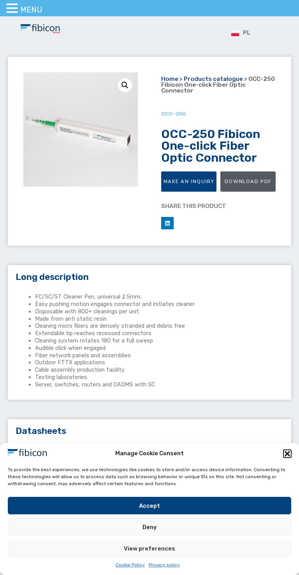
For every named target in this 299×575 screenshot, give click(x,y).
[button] (287, 454)
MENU (31, 9)
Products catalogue (213, 78)
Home (169, 78)
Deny (149, 527)
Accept (149, 505)
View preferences (149, 548)
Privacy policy (164, 565)
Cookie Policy (130, 565)
